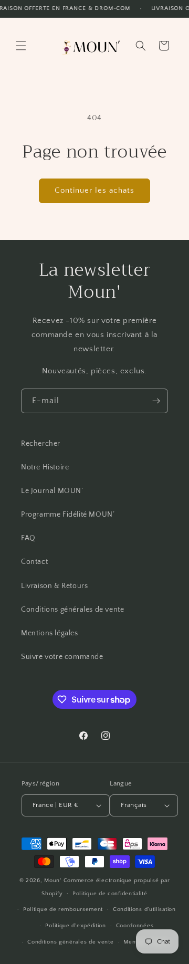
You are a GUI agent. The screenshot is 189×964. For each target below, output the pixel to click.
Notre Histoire (45, 467)
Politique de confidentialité (110, 893)
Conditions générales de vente (72, 609)
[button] (21, 45)
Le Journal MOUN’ (52, 491)
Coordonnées (135, 926)
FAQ (28, 538)
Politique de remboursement (63, 909)
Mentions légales (49, 633)
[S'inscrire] (155, 401)
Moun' (53, 880)
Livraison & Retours (54, 586)
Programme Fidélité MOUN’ (67, 514)
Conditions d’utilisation (144, 909)
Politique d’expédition (75, 926)
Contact (34, 562)
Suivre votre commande (62, 657)
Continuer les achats (94, 190)
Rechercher (40, 443)
